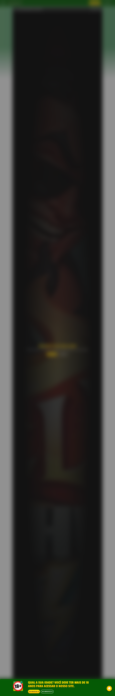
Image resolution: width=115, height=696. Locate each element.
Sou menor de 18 (47, 691)
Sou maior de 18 (34, 691)
